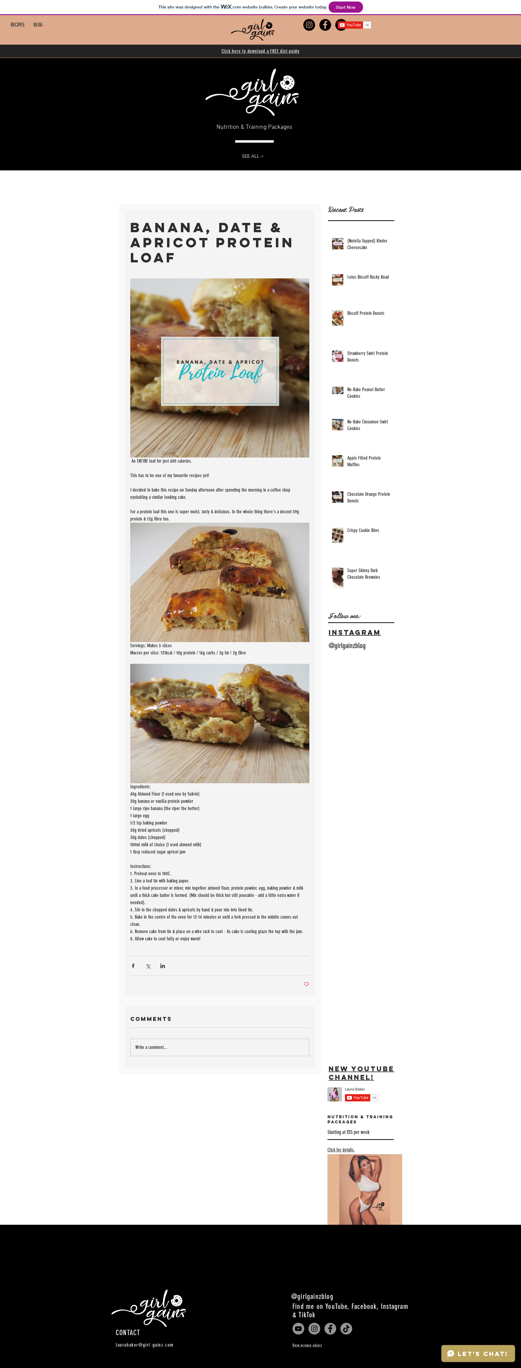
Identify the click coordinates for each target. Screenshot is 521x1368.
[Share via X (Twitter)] (148, 966)
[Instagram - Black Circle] (309, 25)
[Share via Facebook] (133, 966)
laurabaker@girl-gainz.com (145, 1345)
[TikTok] (346, 1329)
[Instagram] (314, 1329)
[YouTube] (298, 1329)
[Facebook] (330, 1329)
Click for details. (341, 1150)
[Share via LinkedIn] (163, 966)
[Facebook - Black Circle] (325, 25)
